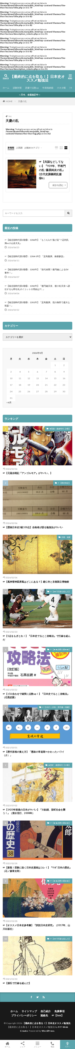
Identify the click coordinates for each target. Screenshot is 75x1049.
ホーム (6, 87)
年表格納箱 (47, 87)
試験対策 (17, 87)
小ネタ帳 (61, 87)
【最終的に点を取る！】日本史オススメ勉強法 (37, 78)
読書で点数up (32, 87)
